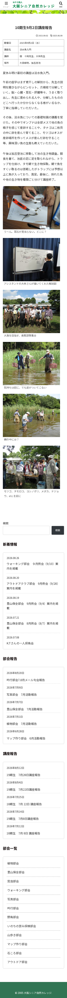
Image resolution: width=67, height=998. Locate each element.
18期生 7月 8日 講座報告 (23, 833)
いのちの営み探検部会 (21, 926)
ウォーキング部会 (18, 890)
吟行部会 (13, 908)
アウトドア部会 (17, 962)
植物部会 (13, 863)
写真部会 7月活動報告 (22, 694)
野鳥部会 (13, 917)
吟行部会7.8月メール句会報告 (26, 680)
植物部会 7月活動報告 (22, 723)
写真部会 (13, 899)
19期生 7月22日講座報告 (23, 789)
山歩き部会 (14, 935)
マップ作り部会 (17, 944)
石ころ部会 (14, 953)
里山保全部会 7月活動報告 (25, 709)
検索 (6, 523)
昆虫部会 (13, 881)
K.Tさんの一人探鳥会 (20, 643)
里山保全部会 (15, 872)
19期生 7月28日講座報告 (23, 775)
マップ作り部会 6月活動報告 (26, 738)
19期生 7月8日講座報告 (23, 818)
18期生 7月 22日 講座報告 (24, 804)
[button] (60, 666)
